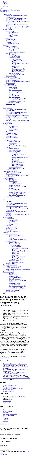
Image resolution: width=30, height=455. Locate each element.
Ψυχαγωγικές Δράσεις (8, 389)
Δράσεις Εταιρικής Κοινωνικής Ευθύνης (13, 388)
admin (1, 356)
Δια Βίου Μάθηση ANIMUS (10, 385)
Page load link (3, 454)
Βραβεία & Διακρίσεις (8, 391)
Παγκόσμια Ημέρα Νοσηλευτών (11, 375)
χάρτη (15, 438)
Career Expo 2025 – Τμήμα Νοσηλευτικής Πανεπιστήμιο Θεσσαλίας (13, 373)
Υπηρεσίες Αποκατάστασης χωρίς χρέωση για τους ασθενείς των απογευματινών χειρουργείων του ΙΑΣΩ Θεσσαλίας (16, 378)
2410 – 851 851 (7, 401)
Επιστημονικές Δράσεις (9, 387)
